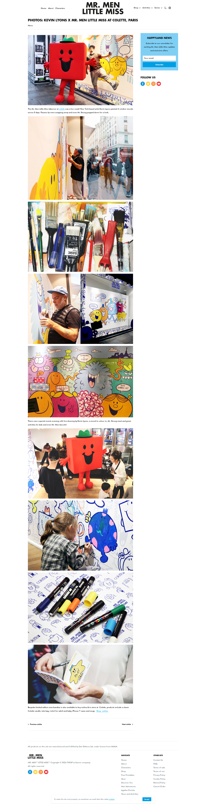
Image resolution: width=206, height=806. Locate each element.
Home (43, 8)
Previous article (36, 724)
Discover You (127, 783)
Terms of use (159, 771)
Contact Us (158, 760)
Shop (136, 8)
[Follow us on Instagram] (153, 84)
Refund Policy (159, 783)
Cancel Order (159, 786)
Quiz (123, 779)
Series (157, 8)
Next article (126, 724)
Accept (146, 799)
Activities (146, 8)
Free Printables (127, 775)
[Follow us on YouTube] (159, 84)
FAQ (155, 764)
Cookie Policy (159, 779)
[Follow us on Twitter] (148, 84)
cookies (111, 799)
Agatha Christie (128, 790)
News (30, 25)
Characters (60, 8)
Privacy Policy (159, 775)
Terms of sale (159, 767)
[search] (165, 8)
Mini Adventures (128, 786)
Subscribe (159, 65)
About (50, 8)
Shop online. (102, 711)
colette (62, 109)
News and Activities (129, 794)
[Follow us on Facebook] (143, 84)
